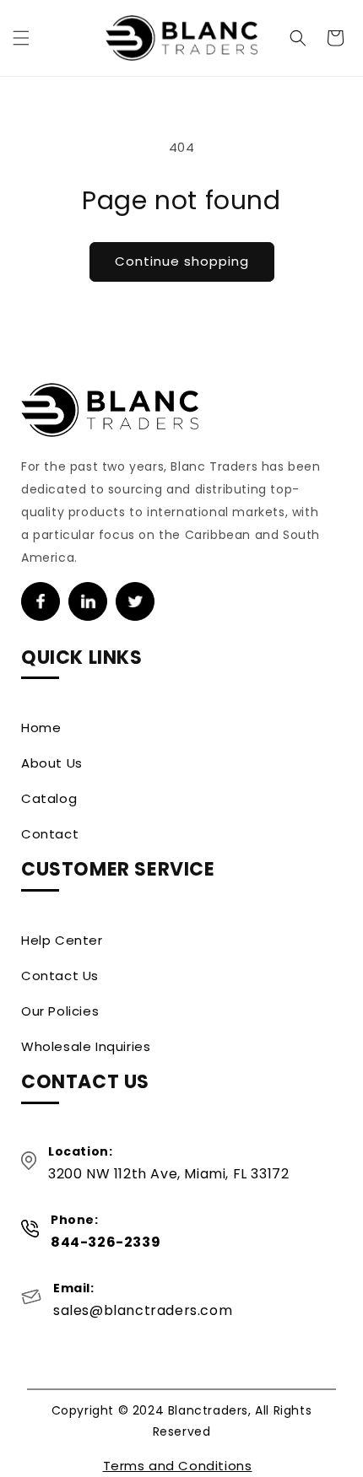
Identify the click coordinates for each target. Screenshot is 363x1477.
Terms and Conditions (177, 1465)
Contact (50, 834)
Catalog (49, 798)
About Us (52, 763)
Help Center (62, 940)
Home (41, 727)
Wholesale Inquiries (85, 1046)
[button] (21, 38)
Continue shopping (182, 261)
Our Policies (60, 1011)
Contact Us (60, 975)
